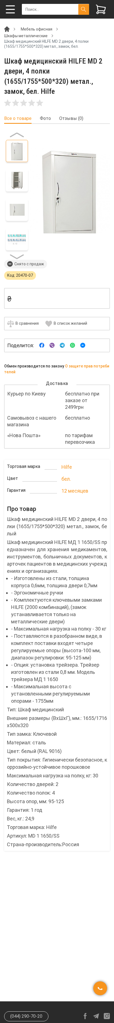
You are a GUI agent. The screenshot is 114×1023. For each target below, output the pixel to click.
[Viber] (52, 345)
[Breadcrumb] (7, 29)
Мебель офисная (36, 29)
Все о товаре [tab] (18, 118)
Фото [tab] (45, 118)
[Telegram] (62, 345)
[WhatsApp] (72, 345)
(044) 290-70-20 (26, 1016)
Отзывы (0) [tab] (71, 118)
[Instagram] (107, 1016)
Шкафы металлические (26, 36)
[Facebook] (41, 345)
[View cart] (101, 9)
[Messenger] (82, 345)
